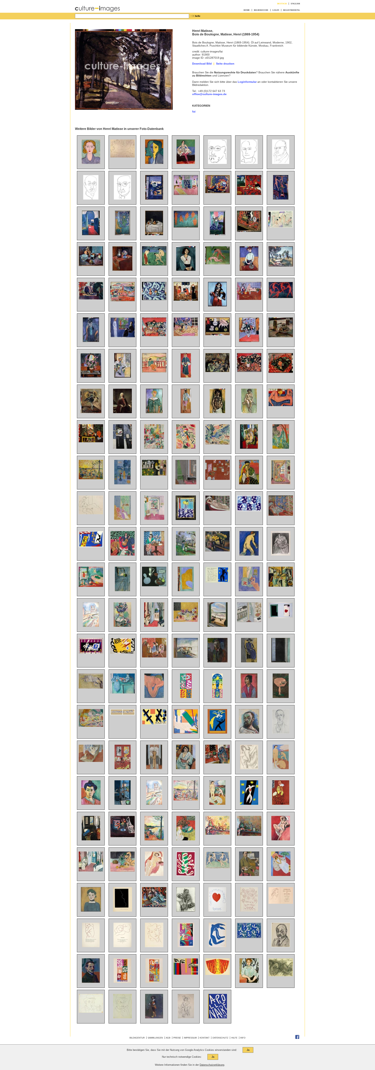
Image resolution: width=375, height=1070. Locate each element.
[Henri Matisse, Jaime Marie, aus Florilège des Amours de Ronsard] (249, 910)
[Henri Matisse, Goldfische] (122, 836)
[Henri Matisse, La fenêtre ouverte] (154, 519)
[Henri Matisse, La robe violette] (122, 519)
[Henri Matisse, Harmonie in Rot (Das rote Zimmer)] (249, 194)
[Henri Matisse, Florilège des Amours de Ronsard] (281, 902)
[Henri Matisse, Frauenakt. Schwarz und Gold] (217, 412)
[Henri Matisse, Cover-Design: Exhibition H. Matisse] (186, 973)
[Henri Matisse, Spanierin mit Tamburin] (217, 305)
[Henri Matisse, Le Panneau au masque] (186, 697)
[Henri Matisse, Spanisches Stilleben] (249, 370)
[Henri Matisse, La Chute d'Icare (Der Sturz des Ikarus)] (249, 803)
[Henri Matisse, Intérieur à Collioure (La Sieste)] (91, 585)
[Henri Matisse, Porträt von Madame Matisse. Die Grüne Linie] (91, 803)
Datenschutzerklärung (212, 1064)
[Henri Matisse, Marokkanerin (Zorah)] (186, 376)
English (295, 4)
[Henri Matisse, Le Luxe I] (217, 803)
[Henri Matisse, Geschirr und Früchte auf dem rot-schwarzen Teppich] (281, 371)
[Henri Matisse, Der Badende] (249, 554)
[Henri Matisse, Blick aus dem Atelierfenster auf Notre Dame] (122, 590)
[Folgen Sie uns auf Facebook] (297, 1038)
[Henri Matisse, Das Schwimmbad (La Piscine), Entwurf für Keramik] (122, 714)
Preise (177, 1038)
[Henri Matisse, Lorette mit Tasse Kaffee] (91, 687)
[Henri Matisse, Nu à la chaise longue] (217, 509)
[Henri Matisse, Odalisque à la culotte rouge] (91, 760)
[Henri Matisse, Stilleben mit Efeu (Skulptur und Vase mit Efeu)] (122, 870)
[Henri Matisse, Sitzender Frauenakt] (249, 412)
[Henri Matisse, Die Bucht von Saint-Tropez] (154, 839)
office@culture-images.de (209, 94)
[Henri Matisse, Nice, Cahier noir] (249, 621)
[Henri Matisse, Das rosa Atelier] (186, 194)
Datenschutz (220, 1038)
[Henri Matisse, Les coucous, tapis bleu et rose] (186, 519)
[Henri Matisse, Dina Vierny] (91, 513)
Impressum (190, 1038)
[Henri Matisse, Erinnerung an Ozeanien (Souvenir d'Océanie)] (186, 732)
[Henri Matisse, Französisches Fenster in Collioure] (280, 661)
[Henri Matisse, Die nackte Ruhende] (281, 975)
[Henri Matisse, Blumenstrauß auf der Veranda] (122, 376)
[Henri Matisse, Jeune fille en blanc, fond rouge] (280, 875)
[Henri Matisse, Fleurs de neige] (122, 981)
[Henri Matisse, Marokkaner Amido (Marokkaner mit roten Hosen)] (186, 412)
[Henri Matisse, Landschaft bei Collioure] (217, 443)
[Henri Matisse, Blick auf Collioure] (122, 300)
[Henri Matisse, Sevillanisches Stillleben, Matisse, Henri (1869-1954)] (154, 335)
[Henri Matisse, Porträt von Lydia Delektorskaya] (154, 163)
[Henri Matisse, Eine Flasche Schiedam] (154, 234)
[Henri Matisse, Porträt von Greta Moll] (249, 981)
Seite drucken (225, 63)
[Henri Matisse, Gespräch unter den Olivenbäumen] (186, 554)
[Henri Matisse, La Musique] (123, 554)
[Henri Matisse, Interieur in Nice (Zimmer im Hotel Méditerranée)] (154, 625)
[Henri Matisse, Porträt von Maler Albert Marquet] (91, 981)
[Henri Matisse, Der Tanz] (281, 297)
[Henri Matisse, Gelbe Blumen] (217, 550)
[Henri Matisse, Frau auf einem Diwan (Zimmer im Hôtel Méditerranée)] (91, 870)
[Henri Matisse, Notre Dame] (154, 803)
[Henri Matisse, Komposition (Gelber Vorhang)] (186, 590)
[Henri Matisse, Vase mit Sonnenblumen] (90, 412)
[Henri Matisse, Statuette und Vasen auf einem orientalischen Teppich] (249, 230)
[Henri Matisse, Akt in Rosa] (281, 405)
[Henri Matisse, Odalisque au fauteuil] (154, 906)
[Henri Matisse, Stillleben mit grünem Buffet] (122, 692)
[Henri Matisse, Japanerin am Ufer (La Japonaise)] (186, 447)
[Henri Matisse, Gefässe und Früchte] (91, 265)
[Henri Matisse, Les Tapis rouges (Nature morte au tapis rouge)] (217, 762)
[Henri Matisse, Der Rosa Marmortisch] (281, 697)
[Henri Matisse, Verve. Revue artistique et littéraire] (186, 946)
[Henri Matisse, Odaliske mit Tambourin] (249, 447)
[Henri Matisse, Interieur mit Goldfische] (122, 803)
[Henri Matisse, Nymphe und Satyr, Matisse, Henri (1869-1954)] (217, 263)
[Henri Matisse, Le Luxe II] (281, 768)
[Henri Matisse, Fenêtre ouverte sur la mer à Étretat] (217, 625)
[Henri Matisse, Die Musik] (186, 226)
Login (275, 10)
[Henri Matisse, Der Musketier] (154, 1017)
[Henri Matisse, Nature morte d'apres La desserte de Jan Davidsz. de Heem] (281, 585)
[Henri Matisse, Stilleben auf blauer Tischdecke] (154, 299)
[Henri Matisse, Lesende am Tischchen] (154, 554)
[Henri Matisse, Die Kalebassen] (154, 585)
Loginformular (247, 81)
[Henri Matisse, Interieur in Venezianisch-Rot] (280, 803)
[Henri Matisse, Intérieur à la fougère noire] (185, 839)
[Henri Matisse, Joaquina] (249, 697)
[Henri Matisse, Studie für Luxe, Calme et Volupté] (91, 478)
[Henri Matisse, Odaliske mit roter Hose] (281, 514)
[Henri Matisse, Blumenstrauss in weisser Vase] (122, 412)
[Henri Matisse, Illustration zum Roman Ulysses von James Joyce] (249, 768)
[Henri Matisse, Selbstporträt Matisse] (217, 163)
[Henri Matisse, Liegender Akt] (122, 156)
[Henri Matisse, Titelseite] (217, 1017)
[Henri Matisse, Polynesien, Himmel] (249, 510)
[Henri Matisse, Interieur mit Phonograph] (280, 483)
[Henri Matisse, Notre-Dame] (91, 625)
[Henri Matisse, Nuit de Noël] (217, 697)
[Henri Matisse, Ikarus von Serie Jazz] (217, 581)
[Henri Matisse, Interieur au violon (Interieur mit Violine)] (91, 839)
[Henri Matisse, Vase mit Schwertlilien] (90, 376)
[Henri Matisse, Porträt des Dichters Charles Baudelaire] (249, 163)
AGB (168, 1038)
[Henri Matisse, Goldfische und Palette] (122, 447)
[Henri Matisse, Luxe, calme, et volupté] (186, 799)
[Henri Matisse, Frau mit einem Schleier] (249, 483)
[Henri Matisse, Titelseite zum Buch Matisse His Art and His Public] (154, 723)
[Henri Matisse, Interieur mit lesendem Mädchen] (154, 447)
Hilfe (234, 1038)
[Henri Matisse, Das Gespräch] (122, 336)
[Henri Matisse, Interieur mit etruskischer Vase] (91, 441)
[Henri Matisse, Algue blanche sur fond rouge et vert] (185, 875)
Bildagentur (137, 1038)
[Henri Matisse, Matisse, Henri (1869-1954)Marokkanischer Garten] (280, 447)
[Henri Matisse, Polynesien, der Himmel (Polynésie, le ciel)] (249, 937)
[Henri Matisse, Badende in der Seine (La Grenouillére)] (281, 226)
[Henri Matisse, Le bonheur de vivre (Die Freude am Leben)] (91, 725)
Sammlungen (155, 1038)
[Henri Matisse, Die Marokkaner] (154, 474)
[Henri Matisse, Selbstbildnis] (217, 661)
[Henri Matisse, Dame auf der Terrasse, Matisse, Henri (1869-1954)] (154, 371)
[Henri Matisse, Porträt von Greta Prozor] (249, 661)
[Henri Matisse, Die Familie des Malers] (186, 299)
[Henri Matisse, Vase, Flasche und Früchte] (217, 371)
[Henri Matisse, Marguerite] (91, 910)
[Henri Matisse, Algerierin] (186, 768)
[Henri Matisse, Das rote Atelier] (217, 478)
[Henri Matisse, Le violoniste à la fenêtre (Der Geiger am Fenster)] (154, 768)
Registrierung (291, 10)
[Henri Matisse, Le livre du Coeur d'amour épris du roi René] (217, 910)
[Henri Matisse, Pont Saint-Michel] (186, 656)
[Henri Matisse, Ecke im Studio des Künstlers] (122, 234)
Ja (248, 1049)
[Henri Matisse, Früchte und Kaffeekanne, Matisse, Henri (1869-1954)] (281, 336)
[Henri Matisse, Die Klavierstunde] (185, 483)
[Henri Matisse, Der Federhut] (186, 1017)
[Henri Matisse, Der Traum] (154, 697)
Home (247, 10)
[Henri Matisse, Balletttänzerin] (186, 163)
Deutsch (282, 4)
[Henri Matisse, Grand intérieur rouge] (122, 768)
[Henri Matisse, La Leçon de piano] (154, 656)
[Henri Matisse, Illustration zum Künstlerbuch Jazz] (281, 617)
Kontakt (205, 1038)
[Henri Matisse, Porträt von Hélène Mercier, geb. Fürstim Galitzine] (185, 910)
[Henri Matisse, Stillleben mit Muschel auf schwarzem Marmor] (217, 334)
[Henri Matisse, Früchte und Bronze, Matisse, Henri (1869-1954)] (217, 192)
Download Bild (202, 63)
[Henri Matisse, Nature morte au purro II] (217, 833)
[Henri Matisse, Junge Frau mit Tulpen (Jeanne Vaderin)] (249, 269)
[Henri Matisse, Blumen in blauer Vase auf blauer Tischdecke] (217, 234)
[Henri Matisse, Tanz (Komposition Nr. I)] (217, 867)
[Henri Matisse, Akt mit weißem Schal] (280, 839)
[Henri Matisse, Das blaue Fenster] (122, 483)
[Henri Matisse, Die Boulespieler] (154, 264)
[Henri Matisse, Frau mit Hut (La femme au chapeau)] (122, 625)
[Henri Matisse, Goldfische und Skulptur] (249, 590)
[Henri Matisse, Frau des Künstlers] (91, 341)
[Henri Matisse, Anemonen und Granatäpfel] (186, 620)
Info (243, 1038)
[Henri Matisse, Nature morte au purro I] (249, 834)
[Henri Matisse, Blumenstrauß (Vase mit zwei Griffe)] (249, 341)
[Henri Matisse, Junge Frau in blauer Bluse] (91, 163)
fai (194, 111)
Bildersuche (261, 10)
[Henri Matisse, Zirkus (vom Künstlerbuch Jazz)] (91, 546)
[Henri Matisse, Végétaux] (154, 981)
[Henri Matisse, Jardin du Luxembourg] (91, 298)
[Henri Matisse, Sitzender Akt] (154, 875)
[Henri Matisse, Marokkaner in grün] (154, 412)
